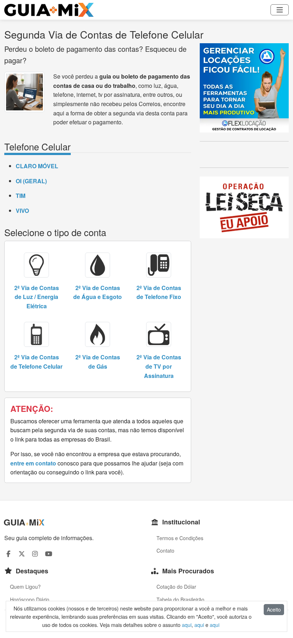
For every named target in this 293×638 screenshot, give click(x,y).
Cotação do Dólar (176, 586)
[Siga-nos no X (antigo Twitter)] (22, 553)
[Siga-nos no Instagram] (35, 553)
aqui (187, 624)
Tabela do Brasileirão (180, 599)
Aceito (274, 609)
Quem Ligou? (25, 586)
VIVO (22, 210)
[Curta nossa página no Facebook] (8, 553)
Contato (165, 550)
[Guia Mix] (49, 10)
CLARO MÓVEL (37, 166)
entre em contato (33, 463)
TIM (20, 195)
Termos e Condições (180, 538)
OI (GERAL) (31, 181)
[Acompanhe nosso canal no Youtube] (49, 553)
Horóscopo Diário (29, 599)
